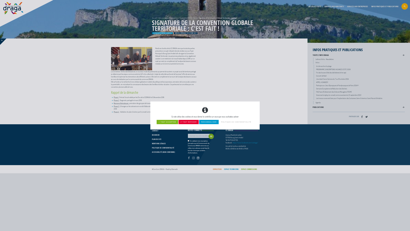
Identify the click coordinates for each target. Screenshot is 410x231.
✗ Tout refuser (189, 122)
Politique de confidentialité (236, 122)
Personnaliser (209, 122)
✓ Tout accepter (167, 122)
